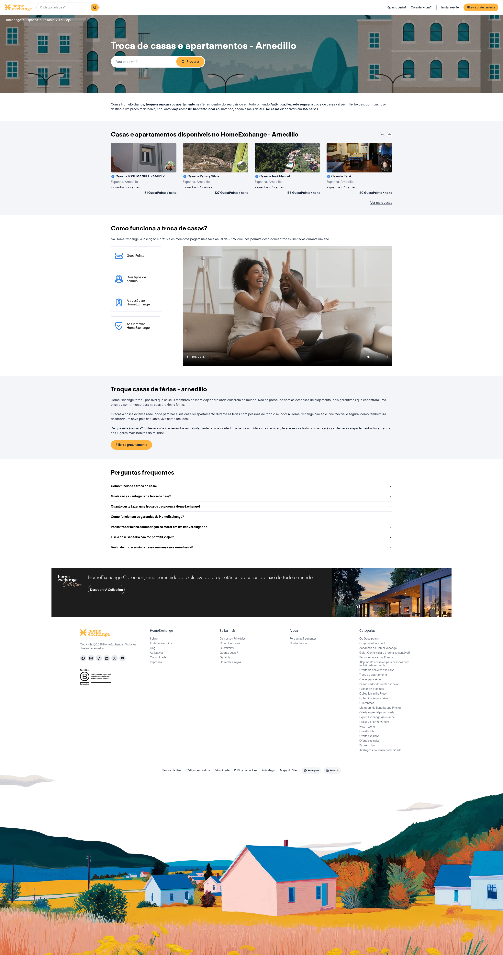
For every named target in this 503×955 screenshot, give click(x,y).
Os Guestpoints (369, 638)
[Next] (389, 134)
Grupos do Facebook (372, 643)
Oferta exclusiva (369, 736)
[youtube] (122, 658)
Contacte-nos (298, 643)
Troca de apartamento (373, 674)
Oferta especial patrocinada (377, 712)
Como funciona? (421, 7)
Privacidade (222, 770)
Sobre (154, 638)
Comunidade (158, 657)
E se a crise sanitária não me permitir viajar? (142, 537)
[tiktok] (99, 658)
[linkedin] (107, 658)
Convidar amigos (230, 662)
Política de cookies (245, 770)
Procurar (193, 61)
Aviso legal (268, 770)
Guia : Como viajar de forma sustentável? (384, 652)
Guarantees (366, 703)
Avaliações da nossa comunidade (380, 750)
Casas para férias (370, 679)
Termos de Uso (171, 770)
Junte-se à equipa (161, 643)
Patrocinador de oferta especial (378, 684)
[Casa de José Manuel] (287, 169)
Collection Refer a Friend (374, 698)
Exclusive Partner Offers (374, 721)
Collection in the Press (373, 693)
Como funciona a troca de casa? (134, 486)
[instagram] (91, 658)
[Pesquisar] (95, 7)
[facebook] (83, 658)
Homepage (13, 20)
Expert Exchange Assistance (377, 717)
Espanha (32, 20)
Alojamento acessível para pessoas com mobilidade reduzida (384, 664)
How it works (367, 726)
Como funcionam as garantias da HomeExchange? (147, 517)
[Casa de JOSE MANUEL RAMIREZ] (143, 169)
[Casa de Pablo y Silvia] (215, 169)
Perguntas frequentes (303, 638)
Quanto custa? (396, 7)
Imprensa (156, 662)
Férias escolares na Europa (376, 657)
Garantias (226, 657)
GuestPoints (227, 648)
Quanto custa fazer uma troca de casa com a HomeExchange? (155, 506)
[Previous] (382, 134)
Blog (152, 648)
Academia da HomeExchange (378, 648)
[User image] (170, 166)
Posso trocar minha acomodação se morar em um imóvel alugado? (159, 527)
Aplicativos (156, 652)
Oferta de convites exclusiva (377, 670)
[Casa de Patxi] (359, 169)
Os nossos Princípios (233, 638)
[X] (114, 658)
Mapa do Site (288, 770)
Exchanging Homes (371, 688)
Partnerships (367, 745)
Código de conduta (197, 770)
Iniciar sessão (450, 7)
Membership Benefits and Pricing (380, 707)
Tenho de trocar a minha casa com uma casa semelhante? (152, 547)
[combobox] (68, 7)
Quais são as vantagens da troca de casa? (141, 496)
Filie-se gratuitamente (481, 7)
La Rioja (48, 20)
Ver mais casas (381, 202)
